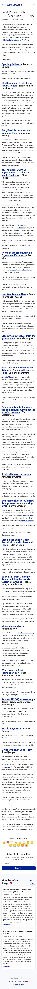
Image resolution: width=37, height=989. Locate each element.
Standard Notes (19, 984)
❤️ (8, 842)
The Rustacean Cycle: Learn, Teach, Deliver (17, 84)
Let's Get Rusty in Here (14, 294)
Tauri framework (24, 316)
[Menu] (34, 5)
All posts (32, 881)
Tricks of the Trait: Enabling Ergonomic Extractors (17, 254)
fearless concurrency (26, 633)
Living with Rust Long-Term (17, 749)
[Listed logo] (3, 5)
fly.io (3, 510)
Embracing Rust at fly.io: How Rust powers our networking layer (18, 503)
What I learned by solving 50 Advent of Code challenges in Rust (18, 370)
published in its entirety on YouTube (15, 40)
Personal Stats (28, 515)
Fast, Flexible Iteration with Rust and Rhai (16, 131)
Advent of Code (7, 377)
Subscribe (18, 868)
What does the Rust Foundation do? (12, 671)
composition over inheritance (21, 270)
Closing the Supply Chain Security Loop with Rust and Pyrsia (17, 542)
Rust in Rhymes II (11, 728)
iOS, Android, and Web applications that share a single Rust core (15, 173)
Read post (6, 925)
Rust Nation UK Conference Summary (18, 14)
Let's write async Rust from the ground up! (18, 337)
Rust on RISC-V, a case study (17, 699)
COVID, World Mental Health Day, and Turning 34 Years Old (17, 891)
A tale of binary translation (16, 474)
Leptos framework (26, 521)
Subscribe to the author (18, 854)
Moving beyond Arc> (13, 626)
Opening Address (11, 64)
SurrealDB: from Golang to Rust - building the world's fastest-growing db (16, 579)
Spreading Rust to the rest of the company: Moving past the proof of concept (18, 410)
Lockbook (20, 228)
